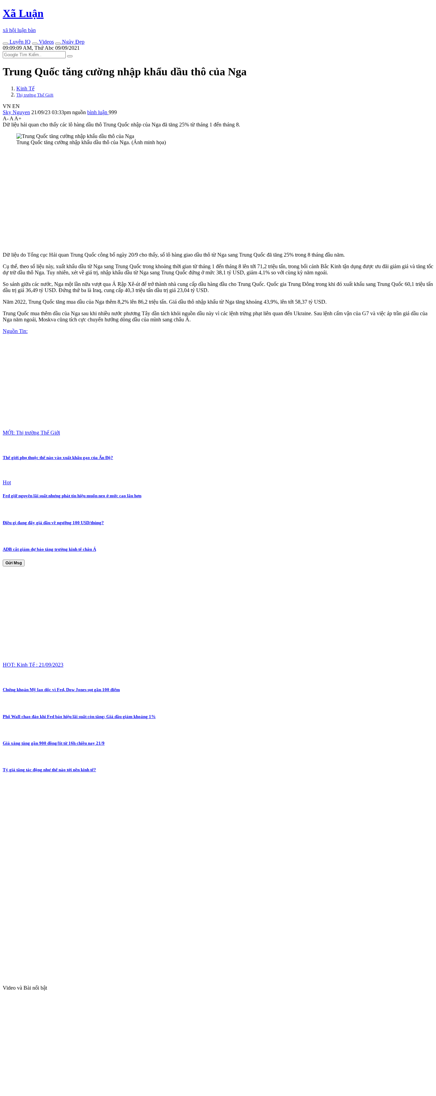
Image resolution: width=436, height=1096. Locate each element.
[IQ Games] (5, 44)
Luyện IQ (19, 42)
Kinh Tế (25, 88)
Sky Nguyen (16, 112)
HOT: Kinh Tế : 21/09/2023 (33, 665)
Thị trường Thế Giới (34, 94)
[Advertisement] (207, 198)
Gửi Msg (13, 563)
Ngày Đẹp (72, 42)
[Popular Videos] (34, 44)
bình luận (98, 112)
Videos (45, 42)
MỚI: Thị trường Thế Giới (31, 433)
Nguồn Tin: (15, 331)
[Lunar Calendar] (58, 44)
